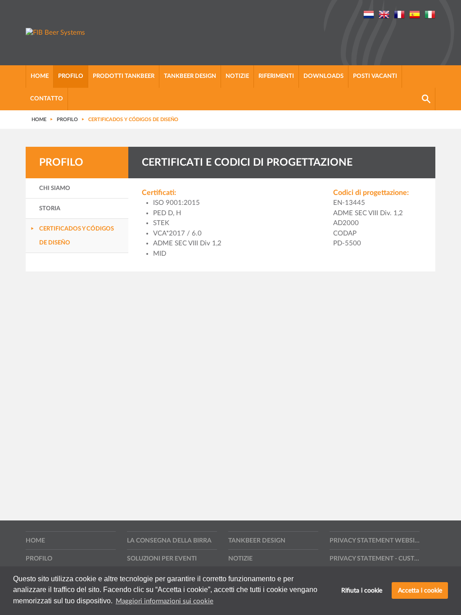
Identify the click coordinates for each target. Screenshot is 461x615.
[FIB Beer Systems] (55, 33)
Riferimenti (276, 76)
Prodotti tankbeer (123, 76)
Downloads (323, 76)
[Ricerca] (426, 99)
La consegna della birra (169, 541)
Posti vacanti (375, 76)
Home (40, 76)
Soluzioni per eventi (162, 559)
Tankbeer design (190, 76)
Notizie (237, 76)
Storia (49, 209)
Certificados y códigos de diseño (76, 236)
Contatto (46, 99)
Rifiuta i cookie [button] (361, 590)
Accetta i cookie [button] (420, 590)
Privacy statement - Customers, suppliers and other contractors (375, 559)
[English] (384, 14)
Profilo (70, 76)
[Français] (399, 14)
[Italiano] (430, 14)
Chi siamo (54, 188)
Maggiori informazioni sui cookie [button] (164, 601)
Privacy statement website (375, 541)
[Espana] (414, 14)
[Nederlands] (368, 14)
